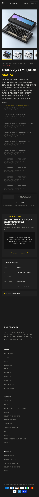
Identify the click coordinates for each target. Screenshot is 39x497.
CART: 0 (34, 3)
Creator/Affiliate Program (15, 408)
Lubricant (8, 380)
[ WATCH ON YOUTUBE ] (19, 253)
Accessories (9, 384)
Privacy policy (10, 459)
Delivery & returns (12, 416)
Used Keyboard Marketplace (15, 439)
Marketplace (9, 388)
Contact (7, 412)
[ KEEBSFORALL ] (13, 327)
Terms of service (11, 463)
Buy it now (19, 202)
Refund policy (10, 455)
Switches (7, 376)
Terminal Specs (11, 262)
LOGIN (26, 3)
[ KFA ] (13, 3)
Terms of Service (11, 427)
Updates (7, 435)
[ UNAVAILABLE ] (25, 197)
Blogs (6, 405)
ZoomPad (7, 357)
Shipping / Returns (14, 294)
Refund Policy (10, 420)
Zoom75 (7, 361)
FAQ (5, 431)
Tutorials (8, 424)
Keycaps (7, 369)
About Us (7, 401)
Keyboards (8, 365)
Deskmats (7, 373)
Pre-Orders (8, 354)
